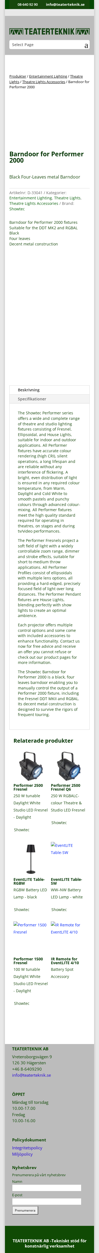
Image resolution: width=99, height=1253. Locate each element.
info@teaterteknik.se (31, 1075)
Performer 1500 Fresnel (28, 960)
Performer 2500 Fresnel (28, 787)
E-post (17, 1194)
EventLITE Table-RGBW (29, 881)
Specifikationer (32, 398)
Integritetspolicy (27, 1147)
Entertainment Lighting (48, 76)
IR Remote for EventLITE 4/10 (65, 960)
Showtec (17, 208)
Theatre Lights (67, 197)
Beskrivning (29, 389)
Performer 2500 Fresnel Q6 (65, 787)
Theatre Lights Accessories (43, 81)
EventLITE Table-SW (66, 881)
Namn (17, 1181)
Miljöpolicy (22, 1154)
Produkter (17, 76)
